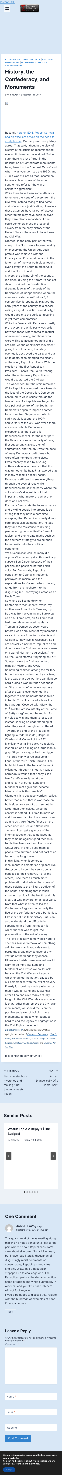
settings (35, 1463)
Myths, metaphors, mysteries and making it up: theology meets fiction (16, 1082)
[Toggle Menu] (7, 8)
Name (11, 1396)
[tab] (24, 1192)
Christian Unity (31, 59)
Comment (12, 1344)
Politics (42, 62)
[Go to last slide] (8, 1156)
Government (28, 62)
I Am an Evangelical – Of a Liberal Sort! (46, 1078)
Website (12, 1427)
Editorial (47, 59)
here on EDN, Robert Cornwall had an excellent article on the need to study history (30, 137)
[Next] (53, 1156)
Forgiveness (12, 62)
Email (11, 1412)
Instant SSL (7, 2)
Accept (9, 1469)
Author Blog (12, 59)
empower (13, 94)
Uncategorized (14, 65)
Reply (10, 1311)
